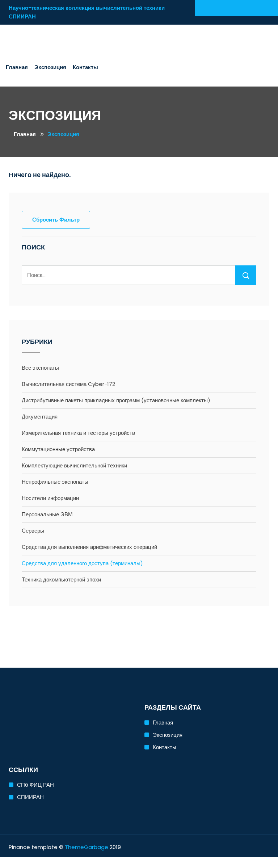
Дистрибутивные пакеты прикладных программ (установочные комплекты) (116, 400)
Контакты (85, 67)
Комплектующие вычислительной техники (74, 465)
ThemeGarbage (86, 847)
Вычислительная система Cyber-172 (68, 384)
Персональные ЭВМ (47, 514)
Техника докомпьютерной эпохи (61, 579)
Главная (17, 67)
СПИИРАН (30, 797)
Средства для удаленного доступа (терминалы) (82, 563)
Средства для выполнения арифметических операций (89, 547)
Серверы (33, 530)
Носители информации (50, 498)
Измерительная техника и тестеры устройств (78, 433)
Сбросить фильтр (56, 219)
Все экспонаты (40, 367)
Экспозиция (50, 67)
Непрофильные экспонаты (55, 482)
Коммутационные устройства (58, 449)
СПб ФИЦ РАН (35, 785)
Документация (40, 416)
